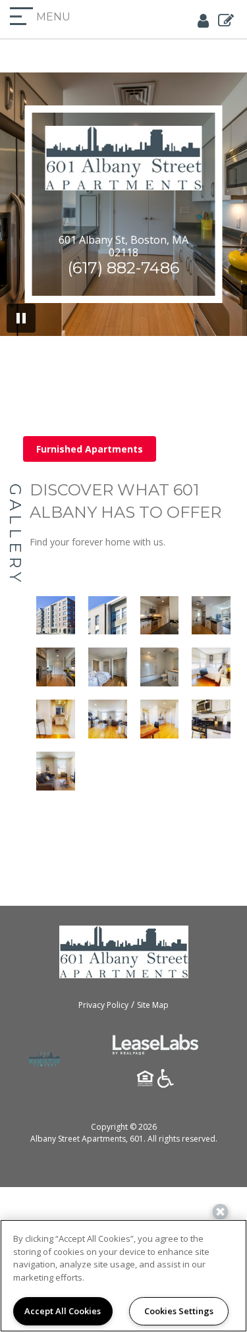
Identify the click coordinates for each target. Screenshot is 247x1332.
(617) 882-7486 (123, 267)
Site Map (153, 1005)
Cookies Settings (178, 1311)
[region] (123, 1275)
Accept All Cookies (62, 1311)
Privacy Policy (103, 1005)
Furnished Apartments (89, 449)
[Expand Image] (56, 615)
